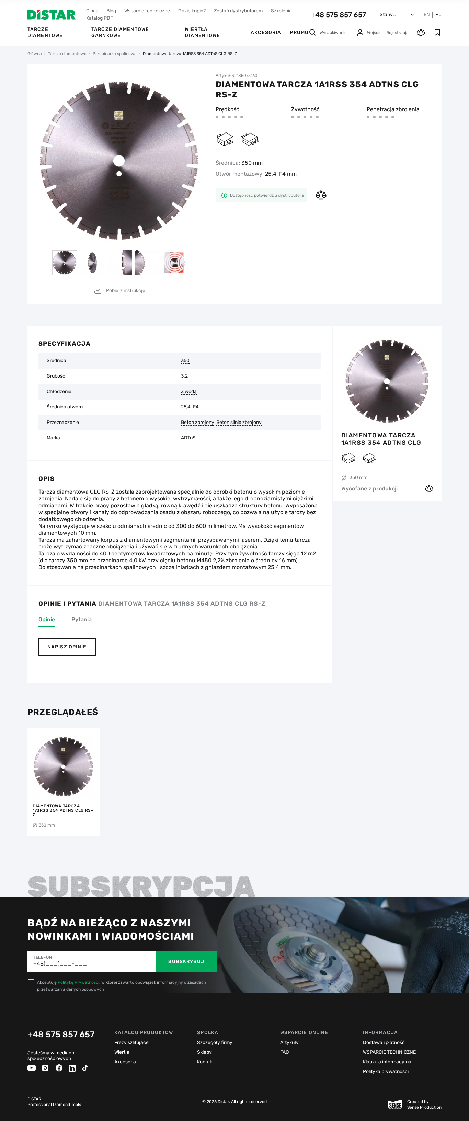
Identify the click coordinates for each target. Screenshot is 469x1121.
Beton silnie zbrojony (239, 422)
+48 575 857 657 (338, 15)
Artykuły (289, 1042)
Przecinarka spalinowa (115, 53)
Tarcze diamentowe (45, 32)
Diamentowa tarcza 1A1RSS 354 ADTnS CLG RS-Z (381, 439)
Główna (34, 53)
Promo (299, 32)
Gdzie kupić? (192, 11)
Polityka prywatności (386, 1071)
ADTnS (188, 438)
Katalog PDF (99, 18)
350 (185, 360)
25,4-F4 (190, 407)
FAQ (284, 1052)
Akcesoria (266, 32)
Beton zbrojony (197, 422)
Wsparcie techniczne (147, 11)
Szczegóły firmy (214, 1042)
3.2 (184, 376)
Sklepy (204, 1052)
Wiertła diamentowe (202, 32)
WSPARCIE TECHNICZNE (389, 1052)
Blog (111, 11)
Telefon (42, 957)
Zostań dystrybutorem (238, 11)
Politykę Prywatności (78, 982)
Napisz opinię (67, 647)
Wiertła (121, 1052)
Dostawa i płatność (384, 1042)
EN (427, 15)
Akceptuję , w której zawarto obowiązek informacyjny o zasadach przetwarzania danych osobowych (121, 986)
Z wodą (189, 391)
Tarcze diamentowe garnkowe (120, 32)
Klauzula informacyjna (387, 1062)
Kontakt (205, 1062)
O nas (92, 11)
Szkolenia (281, 11)
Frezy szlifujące (131, 1042)
